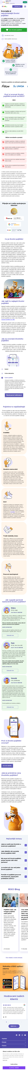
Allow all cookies (14, 1067)
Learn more (5, 1060)
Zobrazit (25, 2)
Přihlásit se (17, 6)
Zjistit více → (14, 1026)
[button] (25, 6)
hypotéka (12, 511)
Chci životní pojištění (15, 30)
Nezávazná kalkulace (14, 395)
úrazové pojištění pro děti (8, 319)
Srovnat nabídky (7, 765)
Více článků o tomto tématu (14, 957)
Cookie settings (14, 1064)
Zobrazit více (10, 635)
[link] (4, 6)
